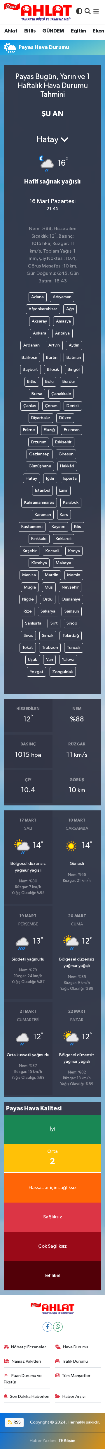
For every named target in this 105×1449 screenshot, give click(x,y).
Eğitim (78, 31)
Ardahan (31, 345)
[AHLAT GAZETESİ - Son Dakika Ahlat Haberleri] (38, 12)
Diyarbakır (40, 418)
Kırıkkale (39, 538)
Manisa (29, 575)
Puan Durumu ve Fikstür (23, 1378)
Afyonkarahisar (43, 309)
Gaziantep (39, 454)
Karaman (43, 514)
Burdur (68, 381)
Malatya (63, 563)
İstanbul (42, 490)
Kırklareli (63, 538)
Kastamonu (32, 526)
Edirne (29, 430)
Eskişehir (63, 442)
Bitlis (30, 31)
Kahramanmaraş (39, 502)
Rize (28, 611)
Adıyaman (62, 297)
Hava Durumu (75, 1347)
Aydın (74, 345)
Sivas (28, 635)
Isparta (70, 478)
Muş (49, 587)
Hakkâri (67, 466)
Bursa (37, 394)
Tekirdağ (70, 635)
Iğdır (50, 478)
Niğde (28, 599)
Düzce (65, 418)
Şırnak (47, 635)
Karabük (70, 502)
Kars (64, 514)
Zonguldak (62, 672)
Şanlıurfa (33, 623)
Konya (74, 551)
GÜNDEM (53, 31)
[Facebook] (47, 1327)
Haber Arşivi (73, 1396)
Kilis (77, 526)
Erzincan (72, 430)
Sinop (71, 623)
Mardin (51, 575)
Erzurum (38, 442)
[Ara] (88, 11)
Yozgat (36, 672)
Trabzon (50, 647)
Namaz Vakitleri (26, 1361)
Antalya (62, 333)
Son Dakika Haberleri (29, 1396)
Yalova (68, 659)
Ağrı (70, 309)
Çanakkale (61, 394)
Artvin (54, 345)
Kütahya (39, 563)
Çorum (51, 406)
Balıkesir (29, 357)
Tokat (27, 647)
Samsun (71, 611)
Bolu (49, 381)
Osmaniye (71, 599)
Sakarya (48, 611)
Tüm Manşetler (76, 1375)
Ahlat (10, 31)
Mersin (73, 575)
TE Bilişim (66, 1440)
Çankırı (29, 406)
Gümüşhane (40, 466)
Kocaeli (52, 551)
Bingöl (74, 369)
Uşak (32, 659)
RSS (17, 1422)
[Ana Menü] (96, 11)
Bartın (51, 357)
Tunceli (73, 647)
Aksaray (39, 321)
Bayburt (30, 369)
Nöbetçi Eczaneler (28, 1347)
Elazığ (49, 430)
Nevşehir (70, 587)
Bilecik (53, 369)
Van (49, 659)
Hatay (31, 478)
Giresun (66, 454)
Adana (37, 297)
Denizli (72, 406)
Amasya (63, 321)
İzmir (63, 490)
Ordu (47, 599)
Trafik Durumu (75, 1361)
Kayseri (58, 526)
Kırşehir (30, 551)
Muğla (30, 587)
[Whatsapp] (58, 1327)
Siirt (54, 623)
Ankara (39, 333)
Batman (73, 357)
